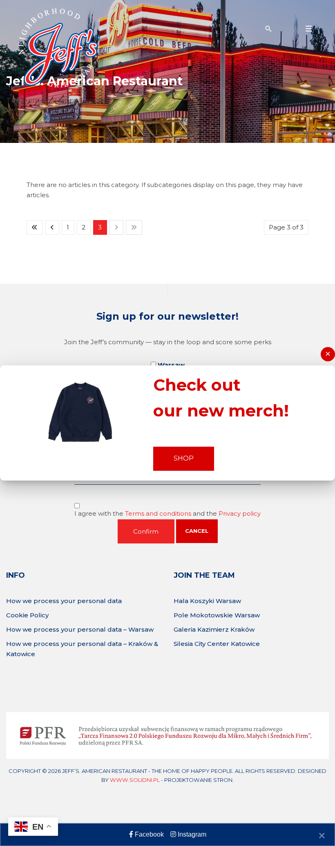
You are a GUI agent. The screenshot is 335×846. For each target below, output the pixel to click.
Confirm (146, 531)
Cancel (196, 531)
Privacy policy (240, 513)
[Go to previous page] (52, 227)
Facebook (148, 834)
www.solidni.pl (135, 780)
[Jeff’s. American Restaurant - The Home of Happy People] (59, 47)
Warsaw (171, 365)
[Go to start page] (35, 227)
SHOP (184, 458)
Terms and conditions (159, 513)
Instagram (191, 834)
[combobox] (267, 28)
